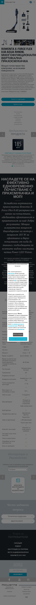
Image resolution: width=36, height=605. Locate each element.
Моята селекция (18, 334)
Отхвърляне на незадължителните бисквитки (17, 265)
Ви (15, 280)
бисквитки (21, 329)
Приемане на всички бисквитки (18, 339)
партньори (11, 273)
